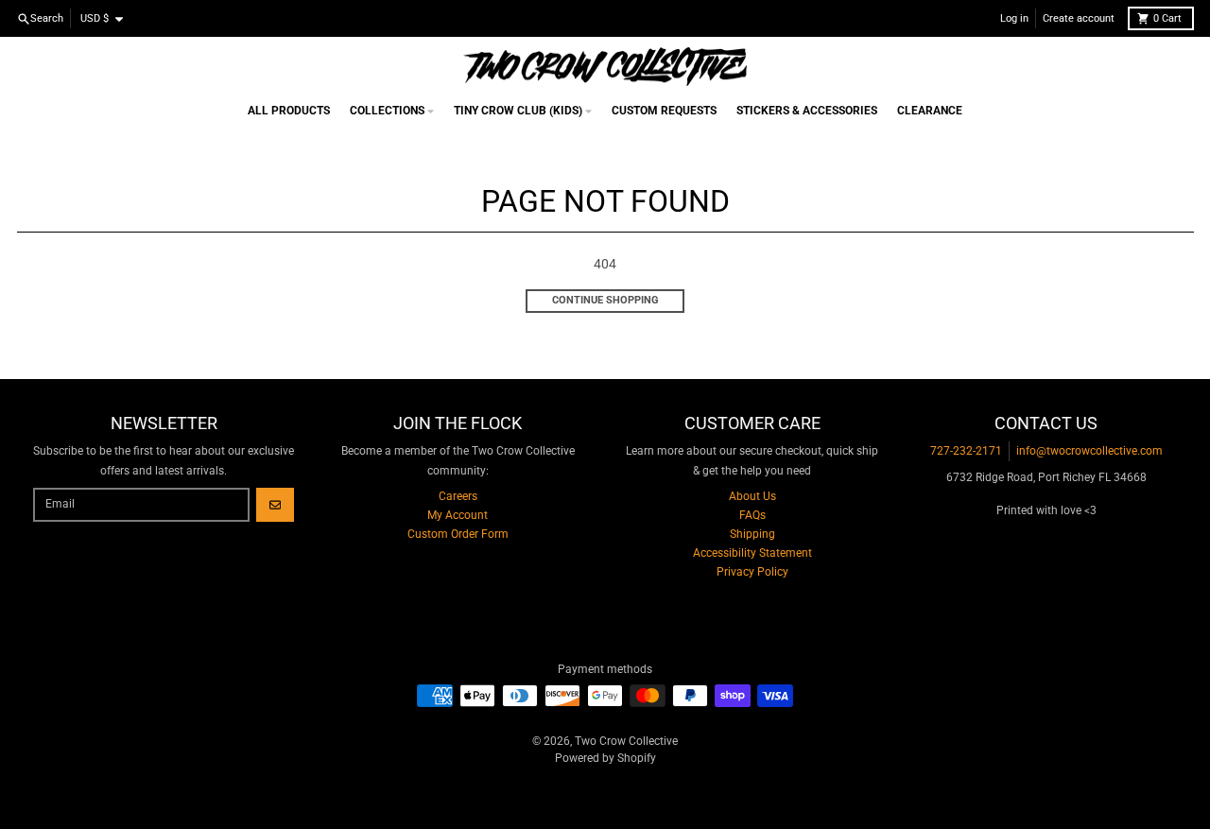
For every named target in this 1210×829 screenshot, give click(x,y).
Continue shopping (605, 300)
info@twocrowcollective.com (1089, 451)
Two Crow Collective (626, 741)
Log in (1014, 18)
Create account (1079, 18)
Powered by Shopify (605, 758)
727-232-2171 (966, 451)
